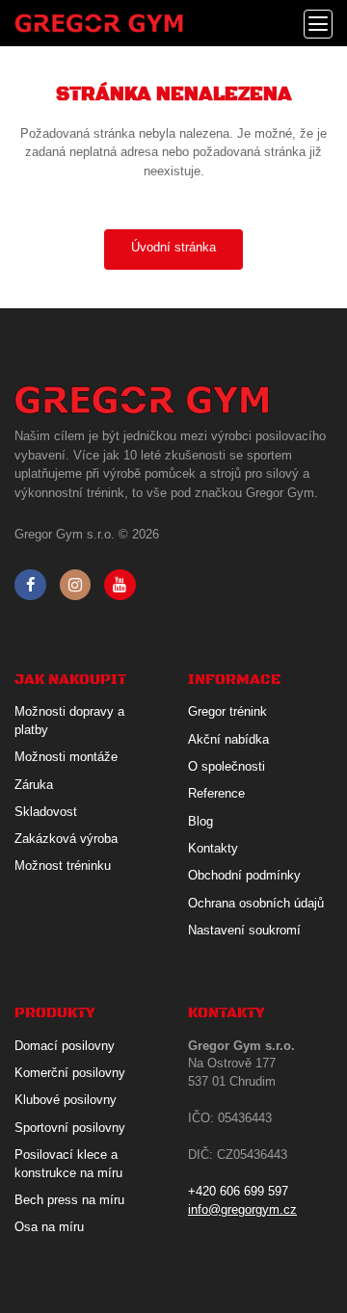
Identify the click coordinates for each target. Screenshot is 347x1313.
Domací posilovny (64, 1045)
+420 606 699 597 (238, 1191)
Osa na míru (49, 1227)
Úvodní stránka (173, 247)
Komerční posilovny (69, 1072)
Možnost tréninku (62, 865)
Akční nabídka (228, 739)
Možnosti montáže (66, 756)
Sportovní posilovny (69, 1127)
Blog (200, 821)
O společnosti (226, 766)
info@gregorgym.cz (242, 1209)
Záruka (33, 784)
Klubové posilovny (65, 1099)
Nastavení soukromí (244, 930)
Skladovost (45, 811)
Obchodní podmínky (244, 875)
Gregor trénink (227, 711)
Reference (216, 793)
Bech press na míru (69, 1200)
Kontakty (213, 848)
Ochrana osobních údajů (256, 903)
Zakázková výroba (66, 838)
